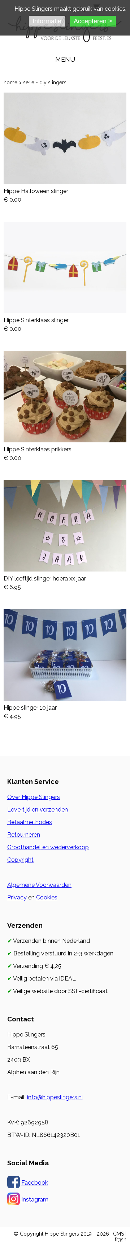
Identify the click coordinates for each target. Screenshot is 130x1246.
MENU (65, 59)
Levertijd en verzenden (37, 809)
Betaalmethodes (29, 822)
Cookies (46, 897)
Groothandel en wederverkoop (48, 847)
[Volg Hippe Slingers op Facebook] (13, 1182)
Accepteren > (93, 21)
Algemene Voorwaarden (39, 884)
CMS (118, 1234)
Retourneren (23, 834)
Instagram (34, 1199)
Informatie (46, 21)
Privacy (17, 897)
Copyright (20, 859)
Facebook (34, 1182)
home (10, 82)
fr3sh (120, 1239)
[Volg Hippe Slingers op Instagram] (13, 1199)
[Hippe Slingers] (65, 37)
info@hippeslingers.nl (55, 1097)
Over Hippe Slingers (33, 797)
